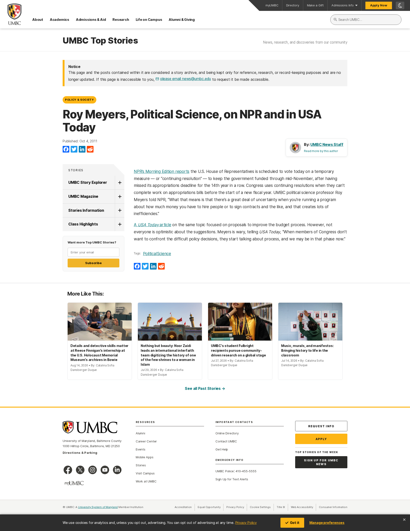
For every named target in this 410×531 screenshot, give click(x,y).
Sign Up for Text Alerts (231, 479)
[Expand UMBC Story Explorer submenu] (119, 182)
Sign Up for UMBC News (321, 462)
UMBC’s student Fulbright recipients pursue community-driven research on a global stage (238, 350)
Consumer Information (333, 507)
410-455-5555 (246, 471)
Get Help (221, 449)
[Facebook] (66, 149)
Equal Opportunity (211, 507)
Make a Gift (315, 5)
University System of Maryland (98, 507)
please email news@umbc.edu (185, 78)
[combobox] (365, 19)
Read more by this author (321, 151)
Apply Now (378, 5)
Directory (292, 5)
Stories (76, 170)
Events (140, 449)
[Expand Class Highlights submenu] (119, 224)
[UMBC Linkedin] (117, 470)
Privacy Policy (246, 523)
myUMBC (272, 5)
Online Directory (226, 433)
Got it (294, 523)
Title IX (282, 507)
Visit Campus (145, 473)
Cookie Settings (260, 507)
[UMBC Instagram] (92, 470)
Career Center (146, 441)
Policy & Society (79, 99)
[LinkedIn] (82, 149)
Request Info (321, 426)
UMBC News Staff (326, 144)
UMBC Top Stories (100, 40)
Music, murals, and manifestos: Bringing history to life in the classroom (307, 350)
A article (152, 224)
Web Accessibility (303, 507)
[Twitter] (74, 149)
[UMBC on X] (80, 470)
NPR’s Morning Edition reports (161, 171)
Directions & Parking (80, 452)
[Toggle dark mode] (400, 5)
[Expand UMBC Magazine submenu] (119, 196)
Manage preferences (327, 523)
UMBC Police (224, 471)
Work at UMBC (146, 481)
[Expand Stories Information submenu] (119, 210)
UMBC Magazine (83, 196)
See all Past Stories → (205, 388)
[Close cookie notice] (404, 519)
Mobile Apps (145, 457)
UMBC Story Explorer (87, 182)
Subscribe (93, 263)
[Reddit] (90, 149)
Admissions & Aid (91, 20)
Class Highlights (83, 224)
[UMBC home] (10, 14)
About (37, 20)
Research (120, 20)
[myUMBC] (74, 483)
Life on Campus (149, 20)
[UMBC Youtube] (105, 470)
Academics (59, 20)
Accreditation (183, 507)
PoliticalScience (157, 253)
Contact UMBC (226, 441)
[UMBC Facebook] (68, 470)
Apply (321, 439)
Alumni (140, 433)
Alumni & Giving (182, 20)
